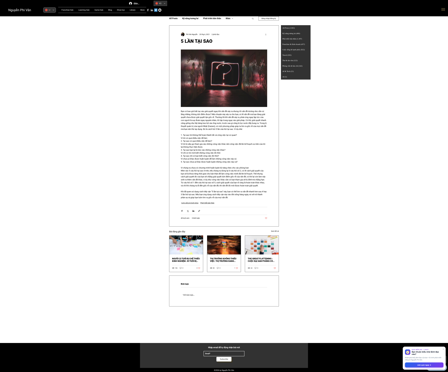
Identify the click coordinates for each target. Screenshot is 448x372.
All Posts (173, 18)
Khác (228, 18)
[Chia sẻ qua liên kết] (199, 211)
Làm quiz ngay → (424, 365)
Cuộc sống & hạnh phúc (189, 203)
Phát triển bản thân (212, 18)
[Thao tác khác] (265, 34)
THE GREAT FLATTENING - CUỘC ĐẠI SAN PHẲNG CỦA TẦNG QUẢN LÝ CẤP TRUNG (261, 259)
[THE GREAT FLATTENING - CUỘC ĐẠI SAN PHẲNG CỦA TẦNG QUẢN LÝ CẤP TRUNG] (262, 245)
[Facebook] (147, 10)
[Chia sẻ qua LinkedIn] (193, 211)
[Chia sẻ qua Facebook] (182, 211)
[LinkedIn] (151, 10)
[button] (253, 18)
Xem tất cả (275, 231)
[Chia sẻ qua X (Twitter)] (188, 211)
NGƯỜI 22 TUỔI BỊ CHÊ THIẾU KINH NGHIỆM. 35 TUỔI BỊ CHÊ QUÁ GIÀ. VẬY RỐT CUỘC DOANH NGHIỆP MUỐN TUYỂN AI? (186, 259)
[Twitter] (155, 10)
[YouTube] (159, 10)
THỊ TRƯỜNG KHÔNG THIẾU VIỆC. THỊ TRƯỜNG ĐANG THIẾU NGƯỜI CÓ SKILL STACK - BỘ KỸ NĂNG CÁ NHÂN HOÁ (223, 259)
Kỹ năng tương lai (190, 18)
